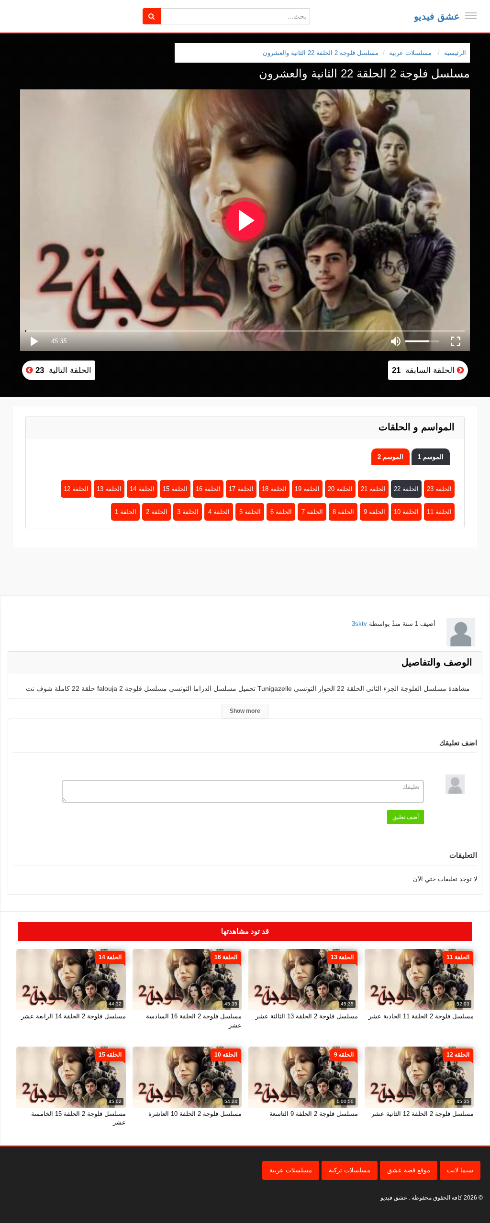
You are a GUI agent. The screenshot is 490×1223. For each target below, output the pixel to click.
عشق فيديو (437, 16)
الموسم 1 (431, 456)
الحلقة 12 (76, 488)
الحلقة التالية (62, 370)
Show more (245, 711)
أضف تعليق (405, 817)
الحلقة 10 (406, 511)
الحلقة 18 (274, 488)
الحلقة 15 (175, 488)
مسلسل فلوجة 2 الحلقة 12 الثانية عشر (422, 1113)
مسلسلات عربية (290, 1170)
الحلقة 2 (156, 511)
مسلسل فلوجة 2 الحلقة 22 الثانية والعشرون (321, 52)
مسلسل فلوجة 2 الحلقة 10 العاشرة (195, 1113)
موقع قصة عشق (408, 1170)
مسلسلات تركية (349, 1170)
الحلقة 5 (250, 511)
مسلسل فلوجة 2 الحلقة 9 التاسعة (313, 1113)
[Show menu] (471, 16)
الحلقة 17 (241, 488)
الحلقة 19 (307, 488)
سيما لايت (460, 1170)
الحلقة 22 (406, 488)
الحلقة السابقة (424, 370)
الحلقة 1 (125, 511)
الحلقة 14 (142, 488)
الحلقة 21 (373, 488)
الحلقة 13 (109, 488)
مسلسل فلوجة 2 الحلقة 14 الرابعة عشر (73, 1016)
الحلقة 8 (343, 511)
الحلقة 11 (439, 511)
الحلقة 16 (208, 488)
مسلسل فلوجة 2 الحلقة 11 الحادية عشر (421, 1016)
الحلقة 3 (188, 511)
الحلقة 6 (281, 511)
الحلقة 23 (439, 488)
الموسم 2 (390, 456)
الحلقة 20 (340, 488)
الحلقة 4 (219, 511)
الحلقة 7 (312, 511)
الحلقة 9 (374, 511)
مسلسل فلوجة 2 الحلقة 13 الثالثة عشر (307, 1016)
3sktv (359, 623)
